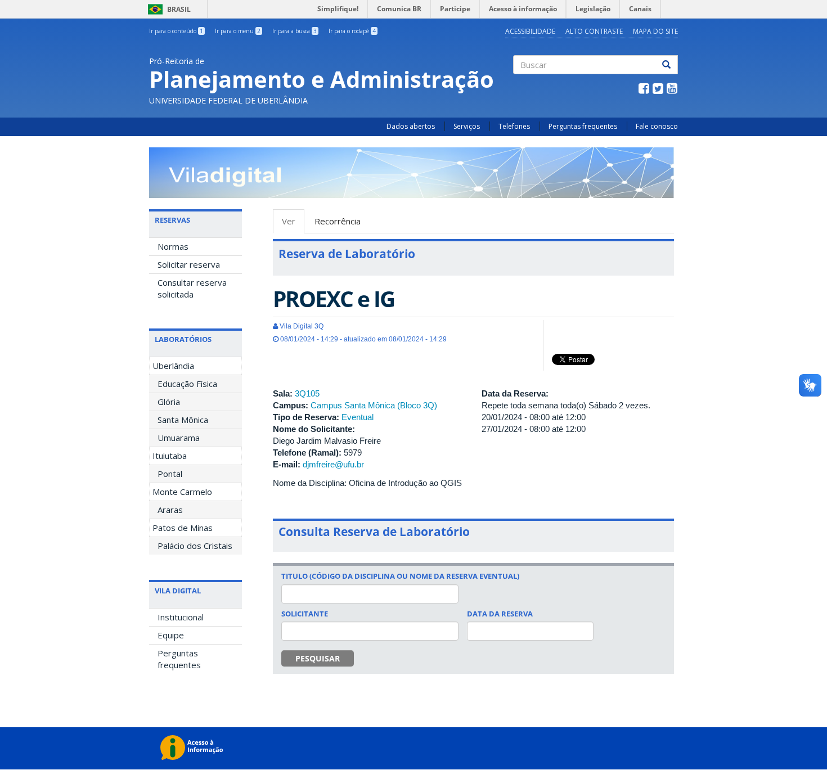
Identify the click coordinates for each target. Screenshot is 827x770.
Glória (169, 401)
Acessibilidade (530, 31)
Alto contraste (594, 31)
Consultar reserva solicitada (192, 288)
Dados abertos (410, 126)
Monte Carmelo (182, 491)
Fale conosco (657, 126)
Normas (173, 246)
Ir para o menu (237, 31)
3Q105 (307, 393)
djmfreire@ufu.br (333, 464)
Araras (170, 509)
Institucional (181, 617)
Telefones (514, 126)
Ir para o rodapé (352, 31)
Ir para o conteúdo (176, 31)
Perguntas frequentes (583, 126)
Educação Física (187, 383)
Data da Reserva (500, 614)
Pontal (170, 473)
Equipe (171, 635)
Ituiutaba (169, 455)
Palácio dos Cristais (195, 545)
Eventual (357, 417)
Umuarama (179, 437)
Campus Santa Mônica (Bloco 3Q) (374, 405)
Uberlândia (173, 365)
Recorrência (337, 221)
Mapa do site (655, 31)
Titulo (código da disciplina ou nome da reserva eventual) (400, 576)
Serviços (466, 126)
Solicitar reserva (189, 264)
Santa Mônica (183, 419)
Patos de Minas (182, 527)
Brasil (167, 9)
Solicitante (304, 614)
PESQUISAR (317, 658)
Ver (293, 224)
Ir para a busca (294, 31)
